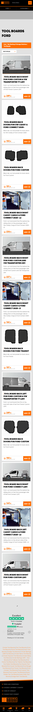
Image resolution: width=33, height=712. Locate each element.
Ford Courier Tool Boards (17, 672)
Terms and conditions (11, 684)
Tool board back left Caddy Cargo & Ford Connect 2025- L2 (14, 532)
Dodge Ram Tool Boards (19, 676)
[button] (9, 51)
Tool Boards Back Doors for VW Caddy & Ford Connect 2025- (15, 124)
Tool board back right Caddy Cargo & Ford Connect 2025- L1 (15, 305)
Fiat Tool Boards (21, 647)
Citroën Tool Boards (9, 647)
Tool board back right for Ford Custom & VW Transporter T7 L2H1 (15, 79)
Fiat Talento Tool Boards (22, 662)
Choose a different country (13, 687)
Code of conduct (10, 691)
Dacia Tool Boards (17, 649)
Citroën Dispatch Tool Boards (12, 656)
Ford (5, 44)
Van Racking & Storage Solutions (17, 44)
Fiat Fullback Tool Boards (18, 660)
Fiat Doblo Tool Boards (10, 664)
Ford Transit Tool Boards (18, 668)
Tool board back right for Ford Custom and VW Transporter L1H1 (15, 260)
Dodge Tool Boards (14, 651)
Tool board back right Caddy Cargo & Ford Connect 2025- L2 (15, 215)
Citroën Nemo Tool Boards (22, 654)
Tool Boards (7, 46)
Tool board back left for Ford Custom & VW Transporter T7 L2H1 (15, 396)
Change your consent (11, 694)
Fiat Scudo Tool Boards (14, 666)
